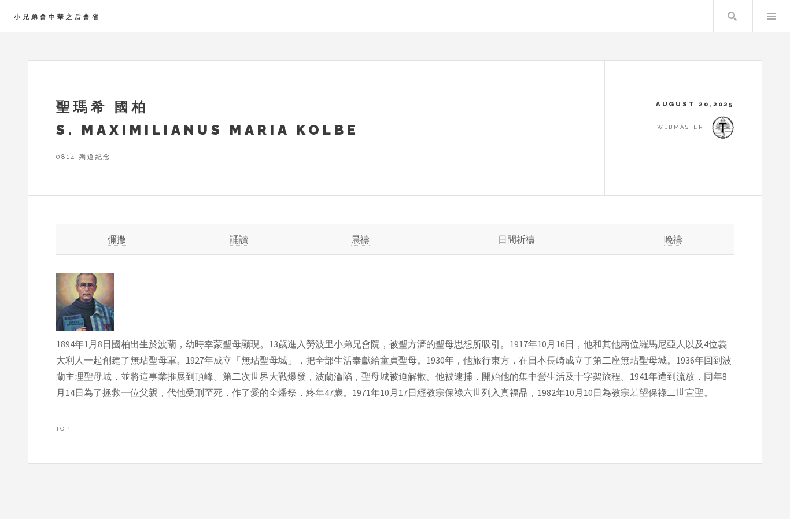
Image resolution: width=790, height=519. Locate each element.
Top (63, 428)
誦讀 (239, 239)
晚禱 (673, 239)
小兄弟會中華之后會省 (57, 17)
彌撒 (117, 239)
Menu (771, 16)
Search (732, 16)
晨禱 (360, 239)
